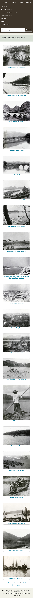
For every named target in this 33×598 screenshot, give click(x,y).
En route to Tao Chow (16, 174)
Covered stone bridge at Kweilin (16, 121)
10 (25, 583)
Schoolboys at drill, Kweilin (16, 470)
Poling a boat (16, 421)
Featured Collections (9, 12)
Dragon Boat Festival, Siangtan (16, 67)
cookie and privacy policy (16, 592)
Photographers (6, 15)
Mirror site (6, 593)
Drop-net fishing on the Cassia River (16, 95)
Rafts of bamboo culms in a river (16, 226)
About (3, 21)
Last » (19, 585)
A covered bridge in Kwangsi (16, 150)
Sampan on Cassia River (16, 497)
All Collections (6, 10)
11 (27, 583)
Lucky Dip (4, 7)
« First (4, 583)
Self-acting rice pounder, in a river (16, 379)
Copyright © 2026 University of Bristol (15, 590)
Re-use (3, 18)
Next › (14, 585)
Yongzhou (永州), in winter (16, 303)
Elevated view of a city (16, 352)
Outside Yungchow (16, 327)
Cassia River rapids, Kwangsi (16, 550)
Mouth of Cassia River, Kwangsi (16, 523)
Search (28, 30)
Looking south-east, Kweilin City (16, 199)
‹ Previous (10, 583)
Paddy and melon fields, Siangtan (16, 251)
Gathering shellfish (16, 445)
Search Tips (5, 24)
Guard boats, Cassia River (16, 578)
